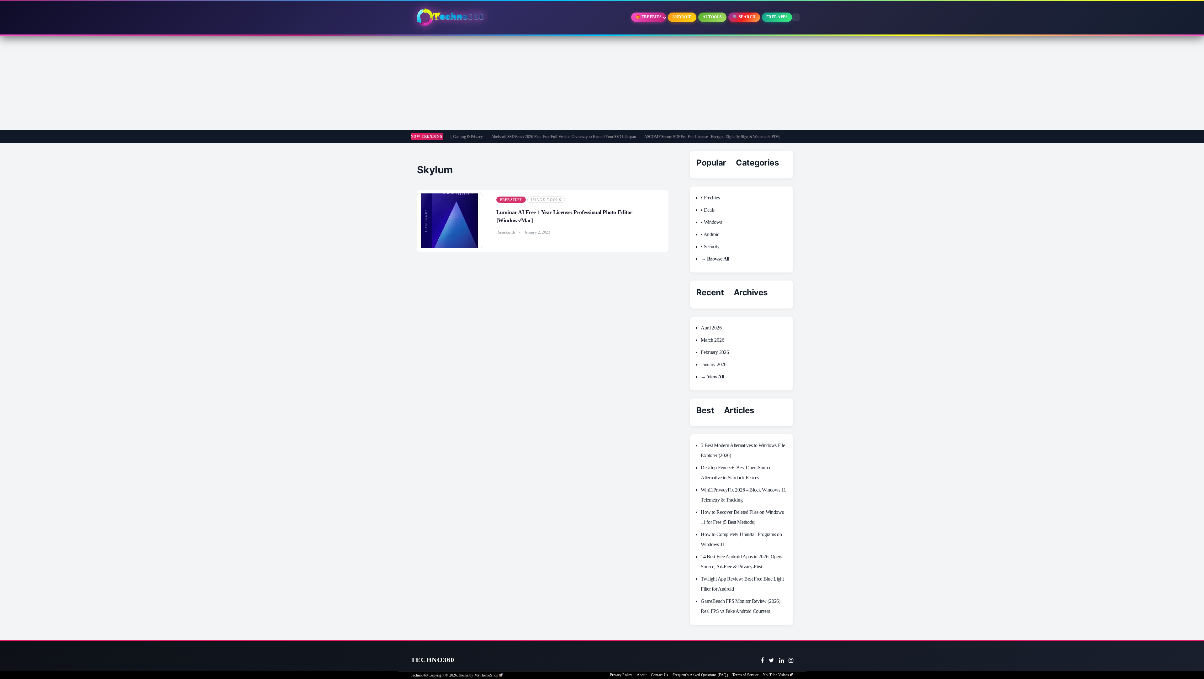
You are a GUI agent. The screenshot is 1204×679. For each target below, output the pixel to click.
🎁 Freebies (649, 17)
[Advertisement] (602, 83)
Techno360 (432, 660)
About (642, 675)
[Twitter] (771, 660)
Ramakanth (505, 232)
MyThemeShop (486, 675)
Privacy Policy (621, 675)
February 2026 (715, 352)
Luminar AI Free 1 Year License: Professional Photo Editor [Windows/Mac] (564, 216)
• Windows (711, 222)
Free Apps (777, 17)
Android (682, 17)
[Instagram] (791, 660)
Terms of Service (745, 675)
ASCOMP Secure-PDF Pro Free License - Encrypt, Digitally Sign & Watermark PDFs (677, 136)
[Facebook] (762, 660)
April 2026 (711, 327)
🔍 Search (744, 17)
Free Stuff (511, 200)
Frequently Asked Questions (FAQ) (700, 675)
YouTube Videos (776, 675)
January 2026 (713, 364)
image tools (546, 200)
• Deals (708, 210)
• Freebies (710, 197)
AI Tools (712, 17)
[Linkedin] (781, 660)
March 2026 (712, 340)
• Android (710, 234)
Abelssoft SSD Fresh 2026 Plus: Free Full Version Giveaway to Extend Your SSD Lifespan (529, 136)
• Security (710, 246)
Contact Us (659, 675)
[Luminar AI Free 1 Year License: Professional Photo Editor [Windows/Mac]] (450, 220)
